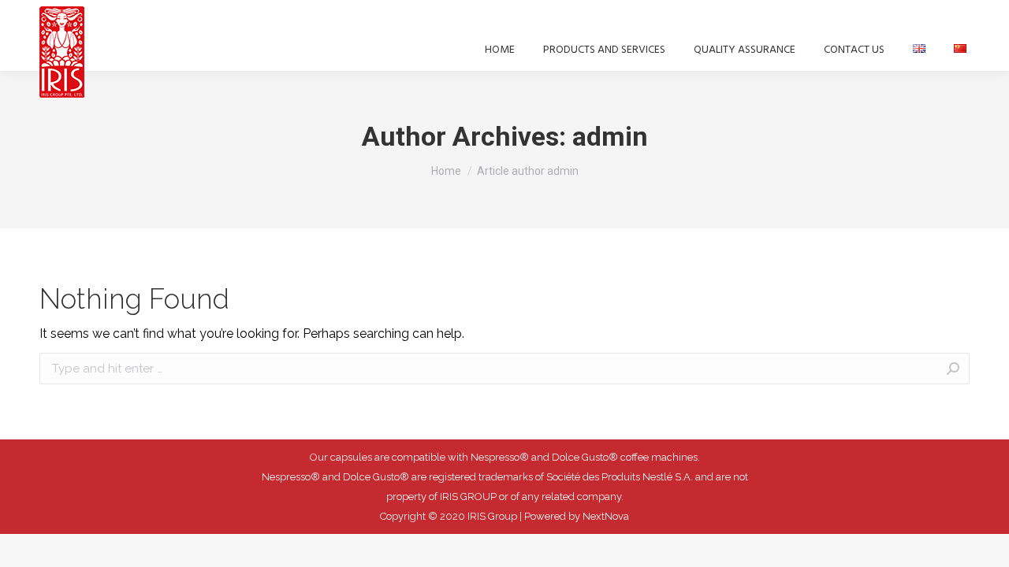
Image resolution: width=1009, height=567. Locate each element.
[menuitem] (500, 52)
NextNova (606, 516)
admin (610, 136)
